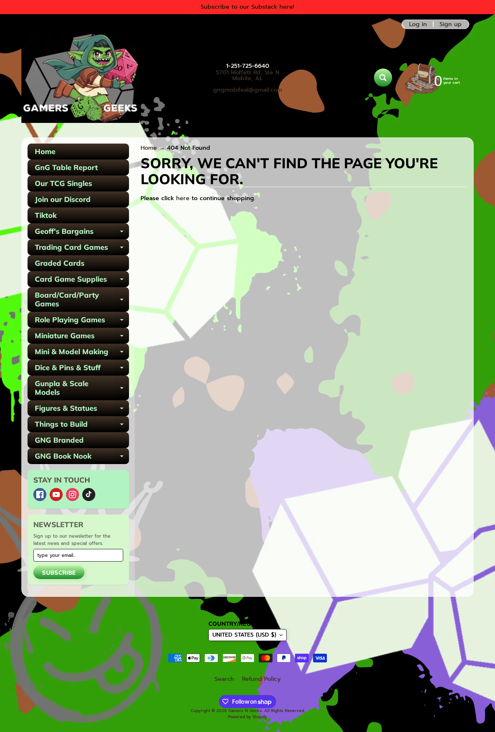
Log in (418, 24)
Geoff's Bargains (82, 233)
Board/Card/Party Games (82, 299)
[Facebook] (39, 494)
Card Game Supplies (82, 280)
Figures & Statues (82, 410)
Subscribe (59, 572)
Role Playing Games (82, 321)
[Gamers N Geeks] (80, 77)
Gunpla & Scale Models (82, 388)
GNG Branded (59, 439)
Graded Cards (59, 263)
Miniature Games (82, 337)
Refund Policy (261, 679)
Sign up (451, 24)
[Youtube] (56, 494)
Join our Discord (63, 199)
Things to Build (82, 425)
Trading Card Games (82, 249)
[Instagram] (72, 494)
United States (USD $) (244, 634)
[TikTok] (88, 494)
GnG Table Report (66, 167)
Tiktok (46, 215)
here (183, 198)
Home (45, 151)
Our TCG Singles (63, 183)
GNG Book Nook (82, 457)
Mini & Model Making (82, 353)
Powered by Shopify (247, 717)
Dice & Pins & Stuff (82, 369)
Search (224, 679)
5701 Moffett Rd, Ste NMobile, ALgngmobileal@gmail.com (247, 81)
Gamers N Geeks (245, 711)
